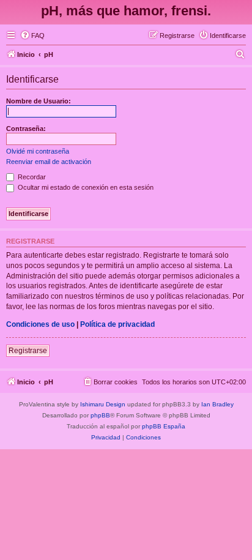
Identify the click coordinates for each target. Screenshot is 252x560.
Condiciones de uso (40, 324)
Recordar (31, 177)
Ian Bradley (217, 404)
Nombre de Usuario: (38, 101)
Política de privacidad (117, 324)
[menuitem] (32, 35)
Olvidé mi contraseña (37, 151)
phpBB (100, 415)
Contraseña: (26, 128)
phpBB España (163, 426)
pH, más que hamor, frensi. (126, 10)
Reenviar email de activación (48, 161)
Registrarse (28, 350)
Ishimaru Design (102, 404)
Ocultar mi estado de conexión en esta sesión (85, 187)
